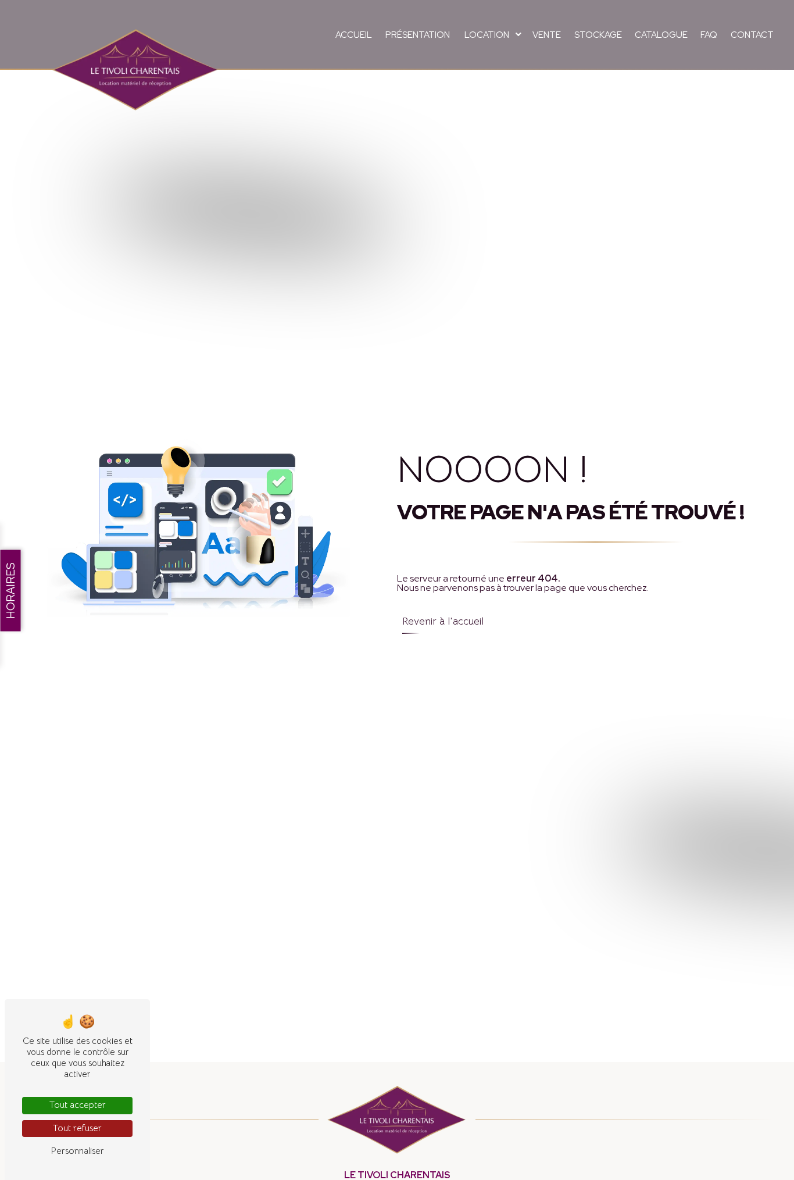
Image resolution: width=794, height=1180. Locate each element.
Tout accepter (77, 1105)
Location (486, 35)
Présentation (417, 35)
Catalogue (661, 35)
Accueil (353, 35)
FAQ (708, 35)
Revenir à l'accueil (443, 621)
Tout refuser (77, 1128)
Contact (752, 35)
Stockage (598, 35)
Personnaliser (77, 1151)
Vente (546, 35)
